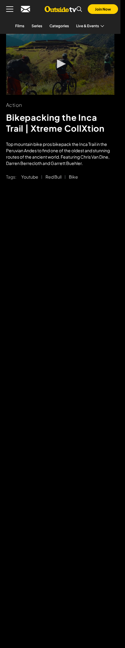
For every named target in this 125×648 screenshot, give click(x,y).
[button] (60, 64)
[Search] (79, 9)
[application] (60, 64)
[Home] (60, 9)
